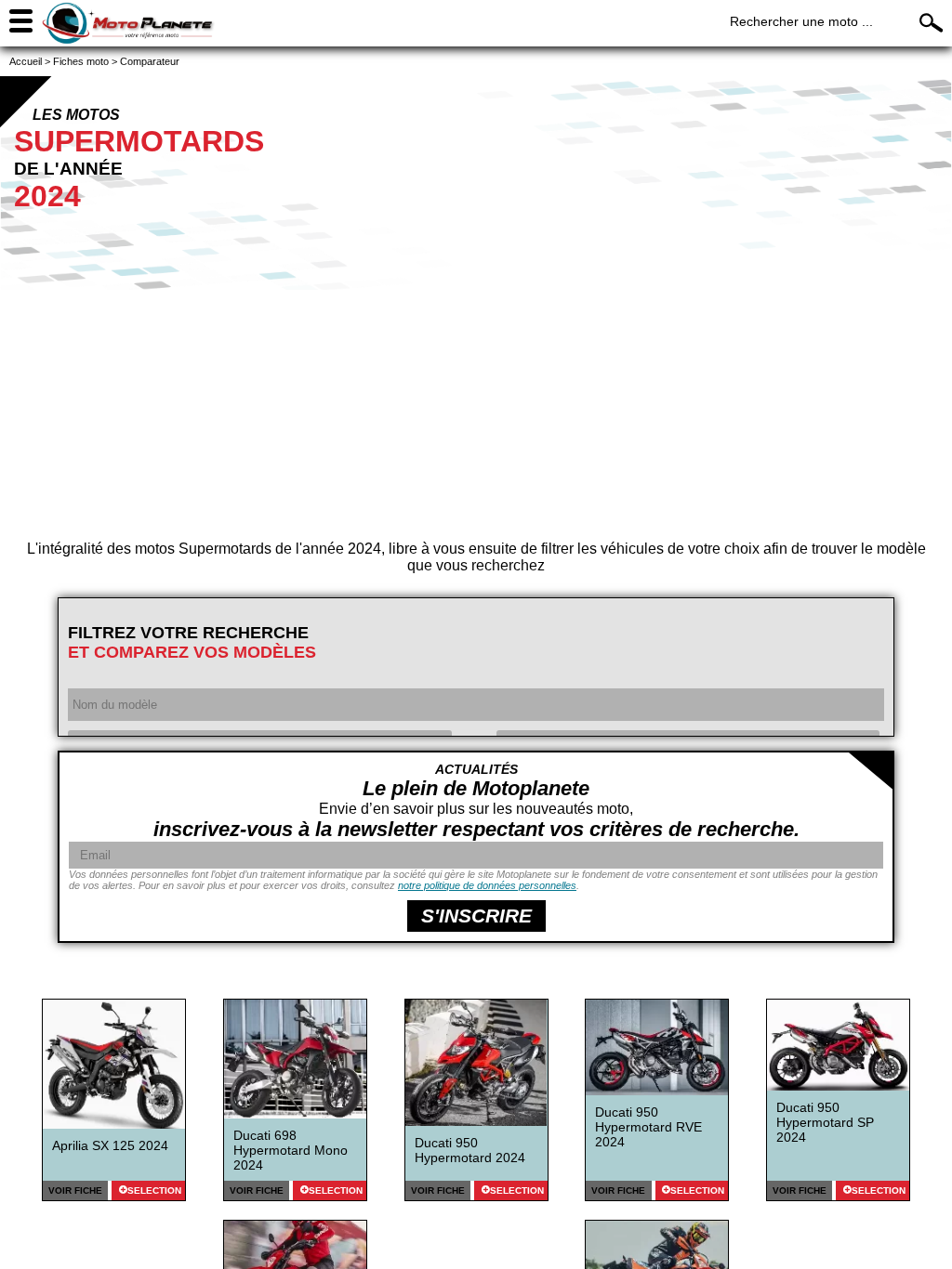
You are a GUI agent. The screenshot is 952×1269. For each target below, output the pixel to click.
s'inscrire (476, 915)
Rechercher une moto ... (801, 21)
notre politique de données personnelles (487, 885)
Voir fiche (75, 1190)
